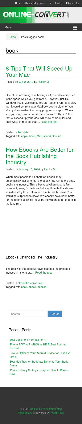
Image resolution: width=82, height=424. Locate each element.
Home (18, 3)
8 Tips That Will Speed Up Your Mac (39, 71)
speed (47, 136)
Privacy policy (72, 3)
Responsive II (26, 412)
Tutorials (23, 132)
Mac (39, 136)
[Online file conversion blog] (41, 14)
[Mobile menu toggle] (75, 27)
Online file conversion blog (46, 409)
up (59, 136)
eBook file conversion (30, 283)
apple (24, 136)
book (32, 136)
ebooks (42, 287)
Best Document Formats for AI (28, 339)
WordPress (57, 412)
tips (54, 136)
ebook (32, 287)
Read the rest (49, 122)
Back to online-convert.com (38, 3)
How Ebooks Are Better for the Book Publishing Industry (40, 155)
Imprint (58, 3)
